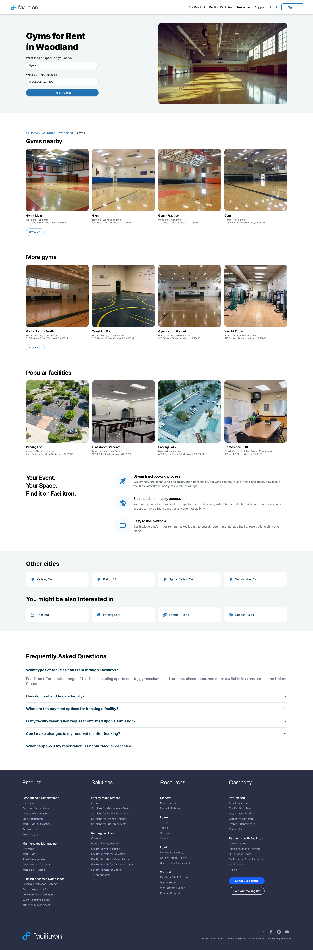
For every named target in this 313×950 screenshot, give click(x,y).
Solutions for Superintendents (108, 823)
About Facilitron (238, 802)
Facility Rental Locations (105, 848)
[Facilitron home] (24, 7)
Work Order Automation (36, 823)
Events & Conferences (242, 823)
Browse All (35, 231)
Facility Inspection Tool (35, 889)
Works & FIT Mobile (33, 869)
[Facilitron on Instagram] (279, 932)
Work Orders (29, 853)
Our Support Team (240, 853)
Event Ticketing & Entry (36, 899)
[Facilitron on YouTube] (287, 932)
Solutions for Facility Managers (109, 813)
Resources (243, 7)
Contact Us (235, 829)
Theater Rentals (100, 874)
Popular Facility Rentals (105, 843)
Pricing (233, 869)
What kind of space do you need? (49, 58)
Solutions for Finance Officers (108, 818)
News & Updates (170, 808)
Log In (274, 7)
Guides (164, 822)
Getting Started (238, 843)
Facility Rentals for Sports (106, 869)
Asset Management (34, 859)
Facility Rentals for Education (108, 853)
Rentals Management (35, 813)
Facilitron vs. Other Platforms (246, 859)
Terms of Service (236, 938)
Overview (28, 802)
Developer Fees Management (39, 894)
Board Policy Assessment (175, 863)
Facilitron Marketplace (35, 808)
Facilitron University (171, 852)
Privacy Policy (256, 938)
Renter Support (169, 882)
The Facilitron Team (240, 808)
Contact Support (170, 893)
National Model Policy (173, 857)
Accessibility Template (279, 938)
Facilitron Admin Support (174, 877)
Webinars (165, 833)
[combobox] (62, 65)
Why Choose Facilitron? (243, 813)
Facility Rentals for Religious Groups (112, 864)
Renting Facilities (220, 7)
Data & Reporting (32, 818)
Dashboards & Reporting (36, 864)
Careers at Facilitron (241, 818)
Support (260, 7)
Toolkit (164, 827)
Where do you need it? (41, 74)
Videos (164, 838)
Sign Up (292, 7)
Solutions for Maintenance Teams (111, 808)
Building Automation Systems (39, 883)
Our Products (237, 864)
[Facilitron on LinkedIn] (263, 932)
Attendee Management (36, 904)
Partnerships (29, 829)
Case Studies (168, 802)
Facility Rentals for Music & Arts (110, 859)
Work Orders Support (172, 887)
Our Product (196, 7)
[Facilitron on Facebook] (271, 932)
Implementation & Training (244, 848)
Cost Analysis (30, 834)
